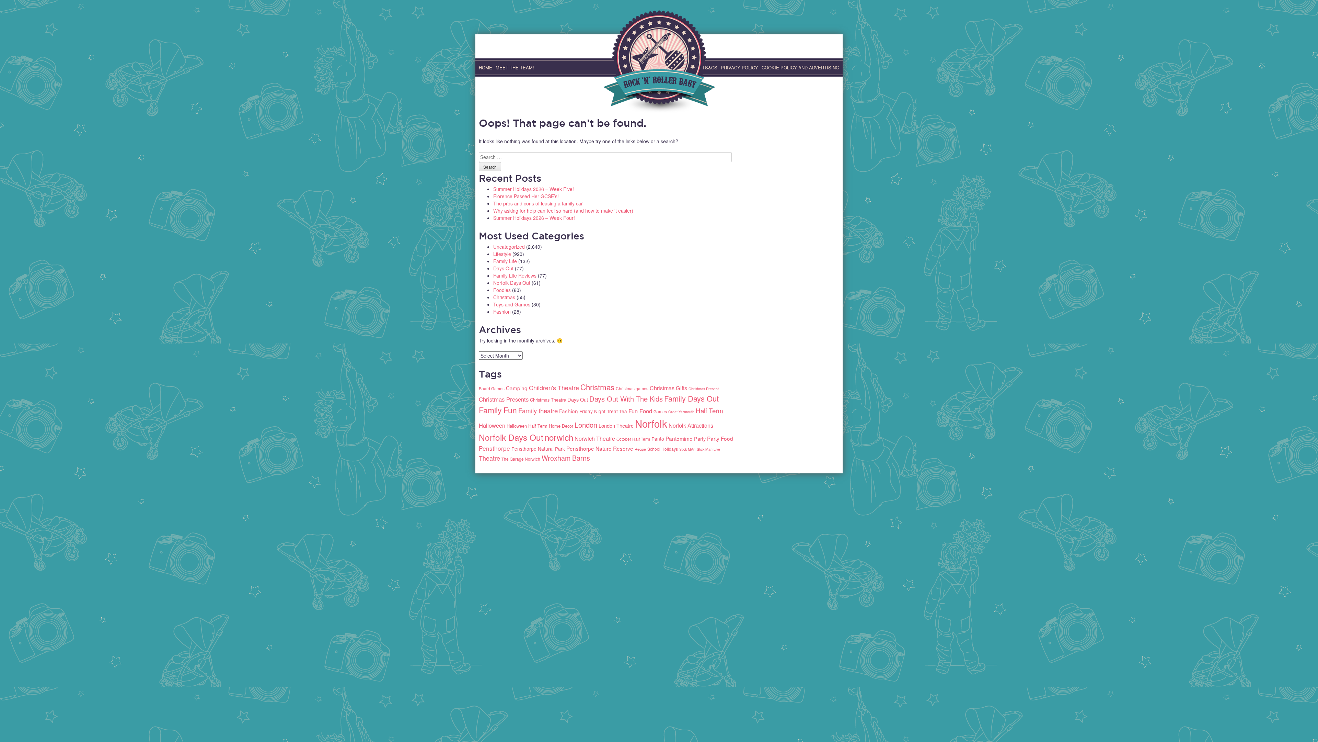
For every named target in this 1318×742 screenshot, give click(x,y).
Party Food (720, 438)
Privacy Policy (739, 67)
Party (700, 438)
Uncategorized (509, 246)
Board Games (492, 388)
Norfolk (651, 423)
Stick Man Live (708, 449)
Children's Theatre (554, 387)
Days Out (503, 268)
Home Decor (561, 426)
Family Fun (498, 410)
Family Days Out (691, 398)
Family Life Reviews (514, 275)
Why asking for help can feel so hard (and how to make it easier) (563, 210)
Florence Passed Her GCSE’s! (526, 196)
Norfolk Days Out (511, 282)
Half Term (709, 410)
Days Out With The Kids (626, 399)
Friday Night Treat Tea (603, 411)
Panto (657, 438)
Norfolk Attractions (691, 425)
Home (485, 67)
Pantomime (679, 438)
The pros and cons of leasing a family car (538, 203)
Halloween (492, 425)
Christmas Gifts (668, 388)
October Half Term (633, 439)
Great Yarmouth (681, 411)
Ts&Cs (709, 67)
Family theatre (538, 410)
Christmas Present (704, 388)
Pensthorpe (494, 448)
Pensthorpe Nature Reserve (599, 448)
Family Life (505, 261)
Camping (517, 388)
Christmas (504, 297)
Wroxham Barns (566, 458)
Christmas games (632, 388)
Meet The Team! (515, 67)
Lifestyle (502, 253)
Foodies (502, 289)
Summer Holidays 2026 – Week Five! (533, 189)
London (586, 425)
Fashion (502, 311)
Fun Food (640, 411)
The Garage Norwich (520, 459)
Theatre (489, 457)
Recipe (640, 449)
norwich (559, 437)
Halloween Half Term (527, 426)
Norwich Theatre (595, 438)
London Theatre (616, 425)
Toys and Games (511, 304)
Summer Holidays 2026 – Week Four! (534, 217)
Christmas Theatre (548, 399)
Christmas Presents (504, 399)
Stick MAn (687, 449)
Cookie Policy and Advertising (800, 67)
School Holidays (662, 449)
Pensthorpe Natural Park (538, 448)
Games (660, 411)
